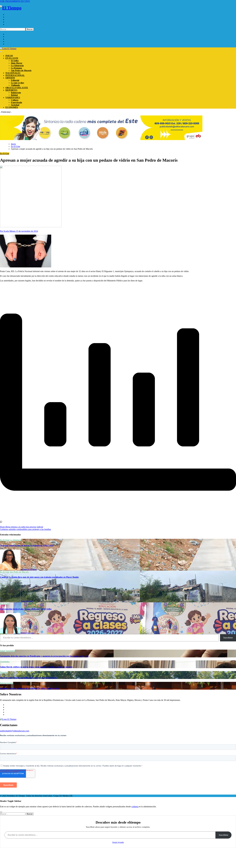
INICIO (9, 56)
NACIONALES (12, 73)
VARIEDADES (12, 97)
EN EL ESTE (11, 58)
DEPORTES (11, 90)
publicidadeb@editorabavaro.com (14, 731)
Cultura (14, 100)
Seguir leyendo (118, 842)
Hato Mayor (16, 63)
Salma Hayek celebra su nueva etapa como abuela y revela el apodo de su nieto (36, 667)
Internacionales (6, 683)
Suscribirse (228, 637)
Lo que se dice (17, 83)
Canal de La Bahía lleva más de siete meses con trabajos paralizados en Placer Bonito (39, 577)
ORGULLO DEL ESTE (16, 87)
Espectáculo (16, 102)
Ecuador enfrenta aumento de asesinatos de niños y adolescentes (29, 688)
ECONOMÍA (11, 107)
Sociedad (15, 105)
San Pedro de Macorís (21, 70)
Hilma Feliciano (27, 633)
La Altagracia (17, 65)
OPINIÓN (10, 78)
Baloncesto (16, 92)
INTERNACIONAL (15, 75)
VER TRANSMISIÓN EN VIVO (15, 1)
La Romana (16, 68)
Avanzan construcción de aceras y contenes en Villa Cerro (26, 545)
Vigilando (15, 85)
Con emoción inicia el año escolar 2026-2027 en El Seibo (25, 609)
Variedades (10, 651)
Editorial (15, 80)
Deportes (4, 672)
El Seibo (15, 60)
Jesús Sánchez (26, 601)
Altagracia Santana (28, 569)
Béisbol (14, 95)
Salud (2, 651)
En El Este (4, 153)
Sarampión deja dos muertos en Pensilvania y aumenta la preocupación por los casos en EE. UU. (44, 656)
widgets (135, 806)
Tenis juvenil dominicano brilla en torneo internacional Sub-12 (29, 678)
